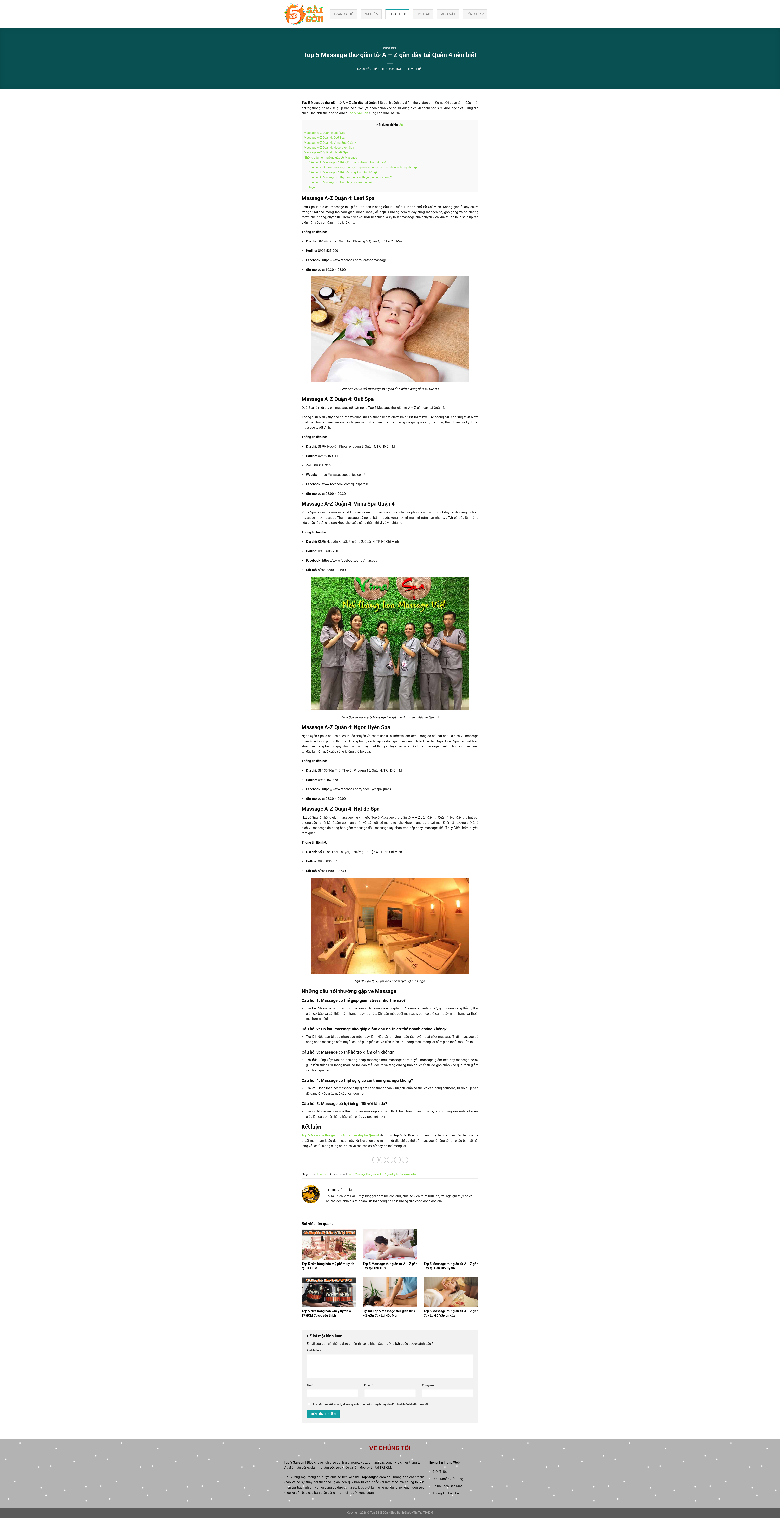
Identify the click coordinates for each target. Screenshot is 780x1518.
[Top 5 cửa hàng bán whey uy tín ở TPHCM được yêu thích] (329, 1292)
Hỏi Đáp (423, 14)
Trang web (429, 1385)
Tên (310, 1385)
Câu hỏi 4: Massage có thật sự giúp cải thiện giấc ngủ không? (350, 177)
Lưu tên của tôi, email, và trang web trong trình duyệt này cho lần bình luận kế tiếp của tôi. (371, 1404)
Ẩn (401, 124)
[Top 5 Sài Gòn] (303, 14)
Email (368, 1385)
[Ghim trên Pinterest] (397, 1160)
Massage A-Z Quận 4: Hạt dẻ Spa (326, 152)
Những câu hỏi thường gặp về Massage (330, 157)
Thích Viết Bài (412, 68)
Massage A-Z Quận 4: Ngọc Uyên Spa (329, 147)
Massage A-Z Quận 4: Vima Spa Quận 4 (330, 143)
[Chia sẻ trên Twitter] (382, 1160)
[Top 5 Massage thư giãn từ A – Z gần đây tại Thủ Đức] (390, 1244)
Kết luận (309, 187)
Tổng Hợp (475, 14)
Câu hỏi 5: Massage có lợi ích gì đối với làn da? (340, 182)
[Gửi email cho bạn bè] (390, 1160)
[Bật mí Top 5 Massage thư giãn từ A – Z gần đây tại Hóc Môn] (390, 1292)
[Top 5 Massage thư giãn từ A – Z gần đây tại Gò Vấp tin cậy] (451, 1292)
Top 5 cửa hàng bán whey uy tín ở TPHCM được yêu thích (326, 1313)
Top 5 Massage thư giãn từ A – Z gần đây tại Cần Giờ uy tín (451, 1266)
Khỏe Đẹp (397, 14)
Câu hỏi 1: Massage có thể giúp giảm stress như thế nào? (347, 162)
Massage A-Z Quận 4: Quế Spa (324, 137)
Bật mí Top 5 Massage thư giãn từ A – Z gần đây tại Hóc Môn (389, 1313)
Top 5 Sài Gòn (294, 1462)
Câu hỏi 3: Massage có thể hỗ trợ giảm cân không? (343, 172)
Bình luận (314, 1350)
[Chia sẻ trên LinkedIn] (405, 1160)
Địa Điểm (371, 14)
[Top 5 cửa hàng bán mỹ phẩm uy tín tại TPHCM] (329, 1244)
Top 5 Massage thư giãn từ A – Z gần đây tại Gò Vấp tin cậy (451, 1313)
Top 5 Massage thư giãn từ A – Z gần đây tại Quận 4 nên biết (382, 1174)
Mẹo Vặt (447, 14)
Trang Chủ (343, 14)
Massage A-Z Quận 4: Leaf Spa (324, 133)
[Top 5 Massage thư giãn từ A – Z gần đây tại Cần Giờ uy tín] (451, 1244)
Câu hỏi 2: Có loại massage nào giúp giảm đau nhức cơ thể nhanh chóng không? (363, 167)
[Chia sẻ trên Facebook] (375, 1160)
